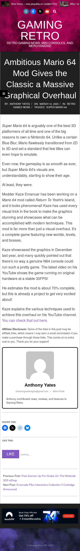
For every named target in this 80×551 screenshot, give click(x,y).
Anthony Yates (20, 104)
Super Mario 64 (56, 107)
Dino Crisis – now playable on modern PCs (34, 4)
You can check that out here (24, 320)
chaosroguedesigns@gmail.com (32, 391)
